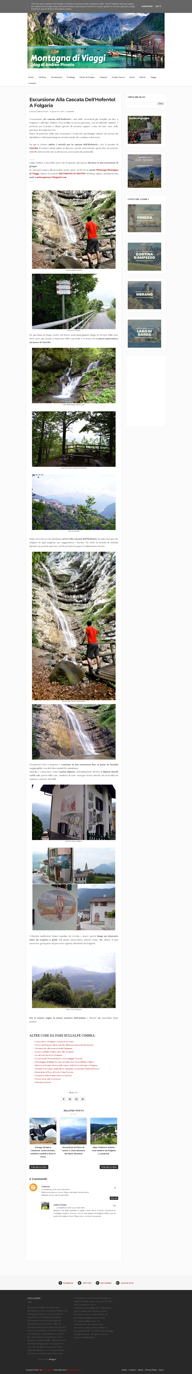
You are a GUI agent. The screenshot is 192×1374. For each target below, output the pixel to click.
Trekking (71, 77)
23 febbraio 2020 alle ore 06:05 (55, 1189)
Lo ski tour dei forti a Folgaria (48, 1055)
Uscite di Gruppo (87, 77)
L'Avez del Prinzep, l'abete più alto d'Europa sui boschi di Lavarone (64, 1045)
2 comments (69, 111)
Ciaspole (103, 77)
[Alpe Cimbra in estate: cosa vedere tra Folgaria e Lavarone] (103, 1131)
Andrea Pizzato (42, 111)
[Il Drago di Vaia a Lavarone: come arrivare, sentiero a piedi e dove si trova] (43, 1131)
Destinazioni (56, 77)
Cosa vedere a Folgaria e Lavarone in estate (54, 1041)
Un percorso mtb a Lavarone (48, 1079)
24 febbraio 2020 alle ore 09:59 (71, 1208)
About (140, 1370)
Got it (158, 6)
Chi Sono (42, 77)
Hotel (132, 77)
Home (31, 77)
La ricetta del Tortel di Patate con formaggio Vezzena (58, 1058)
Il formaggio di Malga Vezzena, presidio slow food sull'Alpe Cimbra (64, 1062)
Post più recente (39, 1167)
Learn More (147, 6)
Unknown (45, 1186)
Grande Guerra (118, 77)
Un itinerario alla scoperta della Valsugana (53, 1048)
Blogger (52, 1359)
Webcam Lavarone (43, 1082)
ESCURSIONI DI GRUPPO (72, 173)
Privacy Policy (151, 1370)
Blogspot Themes (74, 1370)
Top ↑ (161, 1370)
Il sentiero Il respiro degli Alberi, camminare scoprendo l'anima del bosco (67, 1069)
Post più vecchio (109, 1167)
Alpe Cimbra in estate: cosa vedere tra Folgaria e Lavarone (104, 1150)
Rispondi (114, 1198)
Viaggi (153, 77)
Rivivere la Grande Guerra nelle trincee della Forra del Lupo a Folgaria (66, 1065)
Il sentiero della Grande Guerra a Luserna (53, 1075)
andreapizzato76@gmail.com (51, 177)
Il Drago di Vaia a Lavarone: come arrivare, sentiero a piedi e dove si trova (43, 1152)
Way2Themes (48, 1370)
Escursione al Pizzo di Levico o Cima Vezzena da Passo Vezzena (73, 1150)
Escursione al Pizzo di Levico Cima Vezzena (54, 1072)
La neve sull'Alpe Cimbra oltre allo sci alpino (54, 1052)
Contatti (32, 83)
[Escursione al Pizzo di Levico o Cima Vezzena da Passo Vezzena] (73, 1131)
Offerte (142, 77)
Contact (132, 1370)
